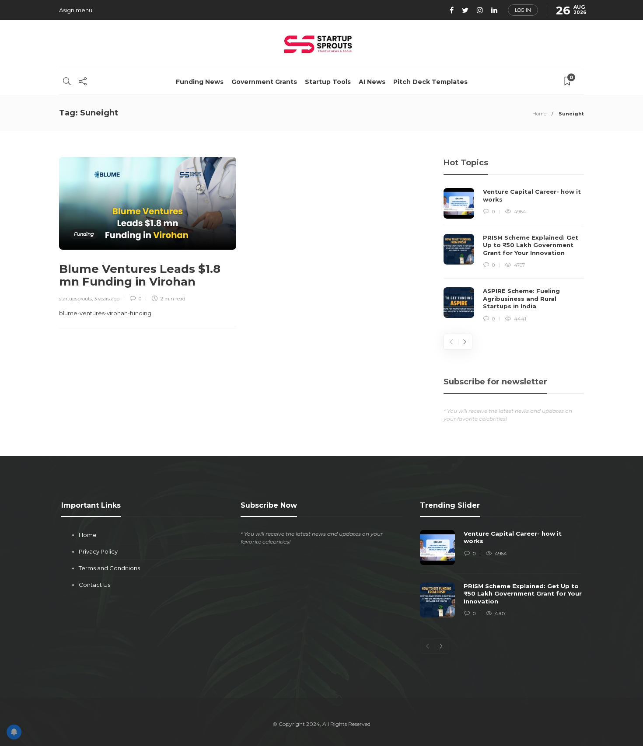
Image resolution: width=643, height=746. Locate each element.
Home (539, 114)
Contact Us (94, 584)
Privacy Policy (98, 551)
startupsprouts (75, 299)
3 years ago (106, 299)
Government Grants (264, 82)
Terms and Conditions (109, 568)
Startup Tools (328, 82)
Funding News (200, 82)
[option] (514, 255)
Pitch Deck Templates (430, 82)
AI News (372, 82)
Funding (84, 234)
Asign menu (75, 10)
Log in (523, 10)
